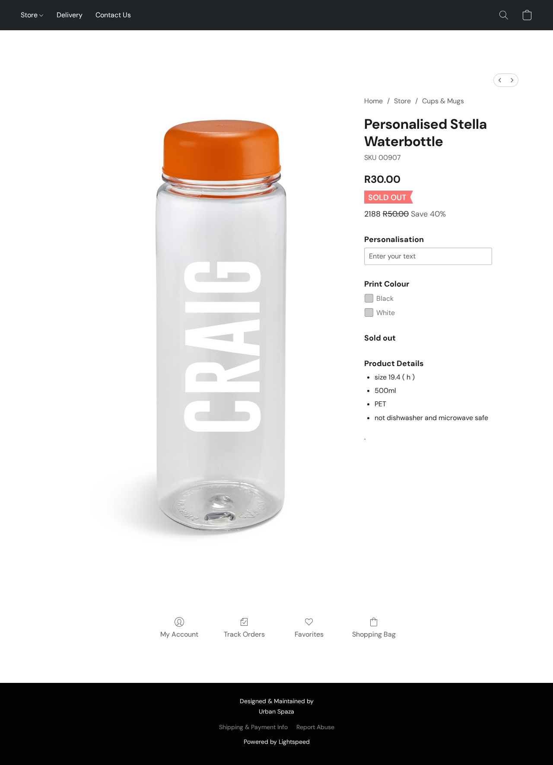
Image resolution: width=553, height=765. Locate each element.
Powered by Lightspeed (277, 742)
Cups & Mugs (443, 100)
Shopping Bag (374, 634)
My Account (179, 634)
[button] (504, 15)
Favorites (309, 634)
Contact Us (113, 14)
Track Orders (244, 634)
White (385, 312)
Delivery (70, 14)
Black (385, 298)
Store (30, 14)
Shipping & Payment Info (253, 727)
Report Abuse (315, 727)
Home (373, 100)
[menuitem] (500, 80)
